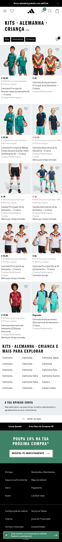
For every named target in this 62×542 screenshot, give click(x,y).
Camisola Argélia (7, 364)
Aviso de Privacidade (40, 519)
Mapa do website (39, 480)
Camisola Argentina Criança (7, 376)
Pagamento (36, 488)
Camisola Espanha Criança (27, 364)
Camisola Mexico (47, 364)
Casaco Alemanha (47, 382)
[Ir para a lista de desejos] (12, 11)
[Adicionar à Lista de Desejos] (25, 50)
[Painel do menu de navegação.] (4, 11)
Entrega (8, 472)
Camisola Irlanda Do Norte (27, 370)
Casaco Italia (49, 388)
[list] (26, 39)
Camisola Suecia (50, 376)
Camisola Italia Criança (30, 382)
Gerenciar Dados (39, 511)
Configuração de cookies (16, 511)
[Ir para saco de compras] (57, 11)
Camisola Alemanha (7, 358)
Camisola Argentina (7, 370)
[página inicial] (31, 12)
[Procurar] (50, 11)
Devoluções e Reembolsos (43, 472)
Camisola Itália (30, 376)
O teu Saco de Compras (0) (41, 426)
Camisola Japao (50, 358)
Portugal (35, 538)
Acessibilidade (38, 527)
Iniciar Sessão (15, 426)
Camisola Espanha (27, 358)
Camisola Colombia (7, 388)
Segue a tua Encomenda (16, 480)
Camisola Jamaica (27, 388)
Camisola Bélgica (7, 382)
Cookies (8, 519)
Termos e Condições (14, 527)
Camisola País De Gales (49, 370)
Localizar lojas (38, 496)
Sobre (8, 488)
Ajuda (8, 496)
